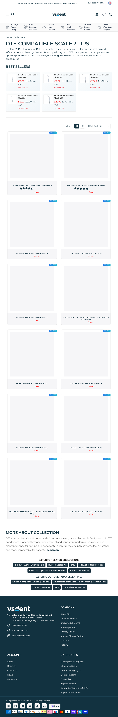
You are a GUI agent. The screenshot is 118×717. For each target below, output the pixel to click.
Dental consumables (74, 587)
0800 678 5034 (98, 3)
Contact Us (13, 670)
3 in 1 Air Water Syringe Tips (29, 565)
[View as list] (82, 126)
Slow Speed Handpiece (72, 661)
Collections (19, 37)
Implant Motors (68, 683)
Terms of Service (69, 618)
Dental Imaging (69, 675)
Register (11, 666)
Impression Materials (71, 692)
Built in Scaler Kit (57, 565)
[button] (27, 188)
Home (9, 37)
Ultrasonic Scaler (69, 666)
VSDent (46, 701)
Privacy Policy (68, 632)
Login (10, 661)
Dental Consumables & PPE (74, 688)
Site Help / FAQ (68, 627)
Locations (12, 679)
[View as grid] (76, 126)
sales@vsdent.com (21, 635)
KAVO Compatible (79, 570)
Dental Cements (41, 587)
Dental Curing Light (71, 670)
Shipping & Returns (70, 623)
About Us (65, 614)
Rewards (65, 640)
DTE (73, 565)
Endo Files (66, 679)
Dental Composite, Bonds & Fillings (30, 581)
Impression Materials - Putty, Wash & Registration (80, 581)
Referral (64, 645)
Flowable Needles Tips (91, 565)
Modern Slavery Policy (72, 636)
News (10, 675)
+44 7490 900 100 (20, 630)
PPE (57, 587)
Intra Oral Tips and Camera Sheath (47, 570)
